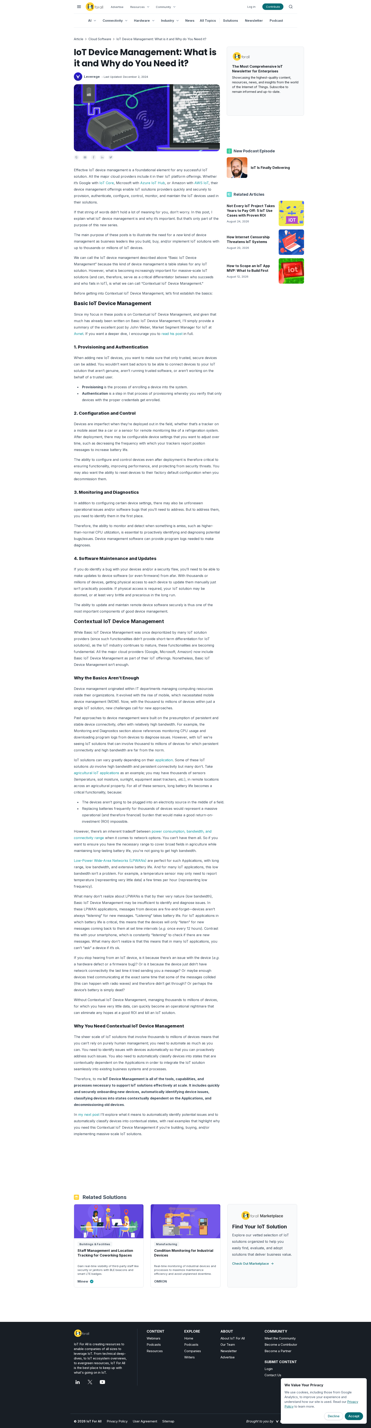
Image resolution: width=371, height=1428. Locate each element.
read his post (171, 334)
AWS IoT (201, 183)
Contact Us (273, 1375)
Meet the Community (280, 1338)
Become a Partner (278, 1351)
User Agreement (145, 1421)
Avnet (78, 334)
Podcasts (154, 1344)
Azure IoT (149, 183)
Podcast (276, 20)
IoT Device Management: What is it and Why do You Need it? (161, 39)
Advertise (117, 7)
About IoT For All (232, 1338)
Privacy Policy (117, 1421)
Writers (189, 1357)
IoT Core (106, 183)
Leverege (92, 77)
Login (269, 1369)
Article (78, 39)
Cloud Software (99, 39)
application (164, 760)
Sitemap (168, 1421)
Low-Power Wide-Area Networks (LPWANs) (110, 860)
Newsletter (254, 20)
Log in (251, 6)
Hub (161, 183)
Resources (155, 1351)
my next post (88, 1114)
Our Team (227, 1344)
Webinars (153, 1338)
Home (188, 1338)
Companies (192, 1351)
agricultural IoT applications (96, 773)
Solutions (230, 20)
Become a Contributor (281, 1344)
